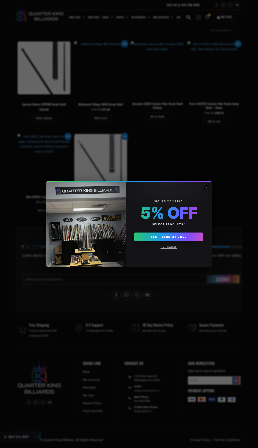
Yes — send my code (169, 236)
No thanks (169, 246)
